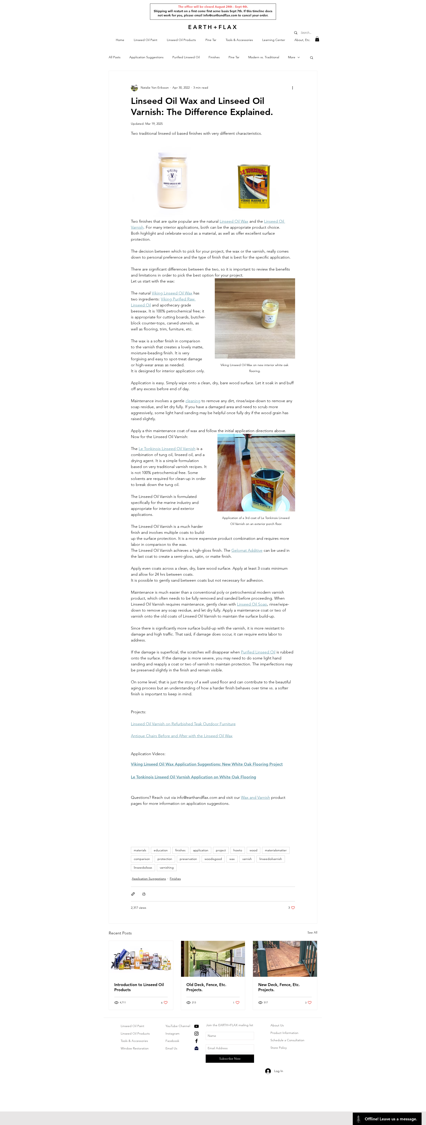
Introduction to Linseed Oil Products (139, 987)
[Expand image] (172, 177)
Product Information (284, 1033)
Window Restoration (135, 1048)
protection (165, 859)
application (200, 850)
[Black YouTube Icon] (196, 1026)
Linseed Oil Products (135, 1033)
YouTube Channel (178, 1026)
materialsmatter (276, 850)
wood (253, 850)
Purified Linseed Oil (186, 57)
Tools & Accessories (134, 1041)
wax (232, 859)
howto (237, 850)
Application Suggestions (146, 57)
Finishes (214, 57)
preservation (188, 859)
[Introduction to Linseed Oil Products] (141, 959)
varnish (247, 859)
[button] (145, 40)
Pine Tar (234, 57)
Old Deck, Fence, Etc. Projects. (206, 987)
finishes (180, 850)
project (221, 850)
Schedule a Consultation (287, 1040)
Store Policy (278, 1048)
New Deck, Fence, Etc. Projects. (279, 987)
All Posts (114, 57)
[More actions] (292, 87)
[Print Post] (144, 894)
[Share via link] (133, 894)
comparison (142, 859)
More (291, 57)
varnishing (167, 868)
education (161, 850)
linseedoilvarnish (270, 859)
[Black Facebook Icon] (196, 1041)
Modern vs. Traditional (263, 57)
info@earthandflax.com (220, 15)
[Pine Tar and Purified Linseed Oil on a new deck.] (285, 959)
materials (140, 850)
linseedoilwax (143, 868)
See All (312, 932)
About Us (277, 1025)
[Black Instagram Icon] (196, 1033)
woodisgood (213, 859)
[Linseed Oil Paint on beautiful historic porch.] (213, 959)
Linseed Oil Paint (132, 1026)
